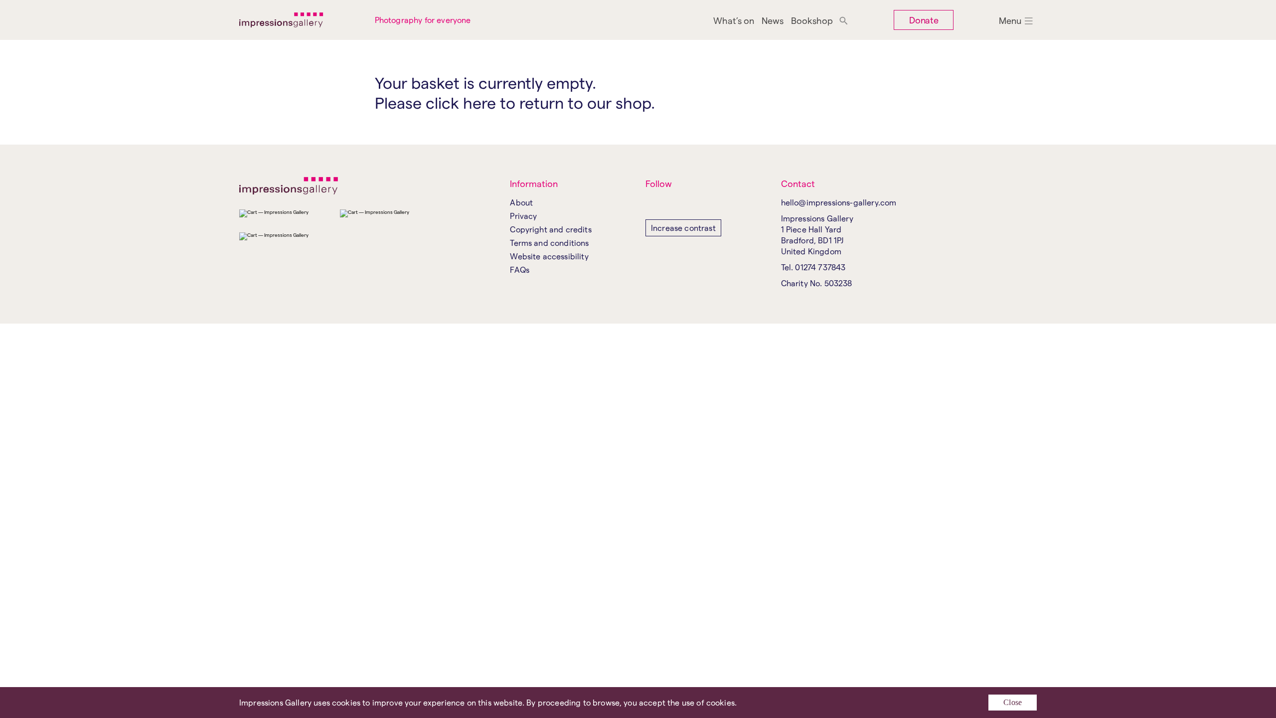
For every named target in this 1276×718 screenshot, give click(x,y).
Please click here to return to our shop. (515, 102)
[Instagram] (651, 203)
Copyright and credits (550, 229)
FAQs (519, 269)
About (521, 202)
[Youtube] (681, 203)
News (773, 20)
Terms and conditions (549, 242)
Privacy (523, 215)
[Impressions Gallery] (299, 20)
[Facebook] (666, 203)
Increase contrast (683, 227)
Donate (924, 19)
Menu (1010, 20)
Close (1012, 702)
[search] (843, 19)
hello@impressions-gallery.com (839, 202)
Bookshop (812, 20)
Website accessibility (549, 256)
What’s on (733, 20)
